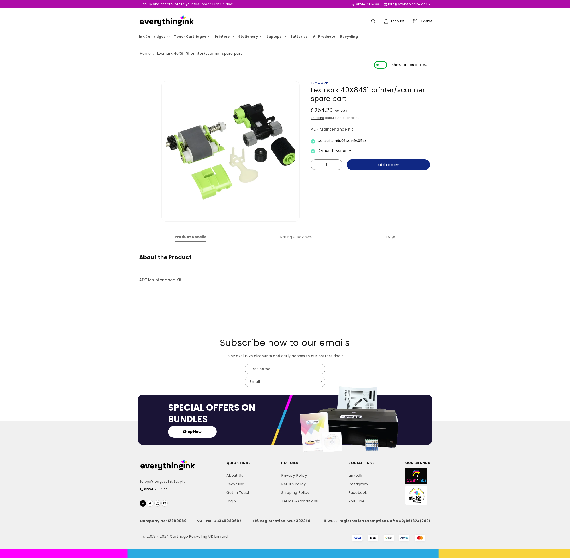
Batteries (299, 36)
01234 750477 (155, 489)
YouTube (356, 501)
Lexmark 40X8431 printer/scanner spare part (199, 53)
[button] (153, 36)
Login (231, 501)
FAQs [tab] (390, 236)
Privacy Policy (294, 475)
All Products (324, 36)
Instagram (358, 484)
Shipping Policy (295, 492)
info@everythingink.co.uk (409, 4)
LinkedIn (356, 475)
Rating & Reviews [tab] (296, 236)
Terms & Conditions (299, 501)
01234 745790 (367, 4)
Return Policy (293, 484)
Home (145, 53)
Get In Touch (238, 492)
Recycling (349, 36)
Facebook (357, 492)
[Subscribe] (320, 382)
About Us (234, 475)
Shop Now (192, 431)
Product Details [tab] (190, 236)
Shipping (317, 118)
